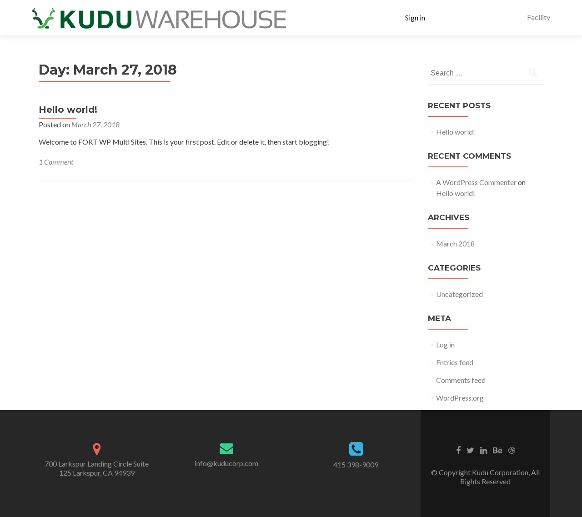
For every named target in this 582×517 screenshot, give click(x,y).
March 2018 (455, 243)
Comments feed (461, 380)
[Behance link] (497, 450)
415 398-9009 (355, 464)
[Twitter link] (470, 450)
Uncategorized (459, 294)
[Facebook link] (458, 450)
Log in (445, 344)
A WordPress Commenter (476, 182)
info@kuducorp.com (226, 463)
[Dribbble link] (511, 450)
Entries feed (454, 362)
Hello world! (68, 109)
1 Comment (56, 161)
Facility (538, 17)
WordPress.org (460, 397)
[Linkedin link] (483, 450)
